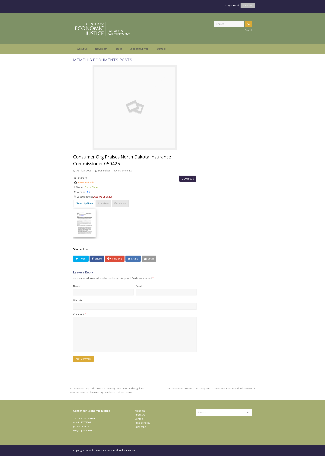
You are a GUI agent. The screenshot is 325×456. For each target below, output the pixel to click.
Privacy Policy (142, 422)
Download (187, 178)
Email (140, 286)
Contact (139, 418)
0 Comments (125, 170)
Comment (79, 314)
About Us (140, 414)
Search (248, 24)
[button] (81, 259)
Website (78, 300)
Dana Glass (104, 170)
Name (77, 286)
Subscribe (140, 427)
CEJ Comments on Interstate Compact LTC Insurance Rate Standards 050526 (209, 388)
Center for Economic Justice (99, 450)
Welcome (140, 410)
